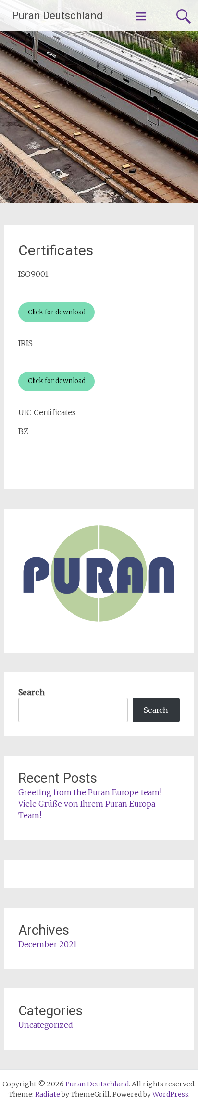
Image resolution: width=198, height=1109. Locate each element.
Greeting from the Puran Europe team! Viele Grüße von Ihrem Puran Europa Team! (89, 803)
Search (31, 692)
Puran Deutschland (57, 16)
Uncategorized (45, 1025)
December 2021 (47, 944)
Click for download (57, 312)
